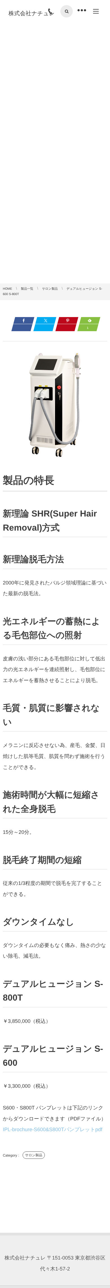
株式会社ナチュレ (31, 13)
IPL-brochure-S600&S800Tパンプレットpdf (52, 1129)
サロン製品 (33, 1155)
